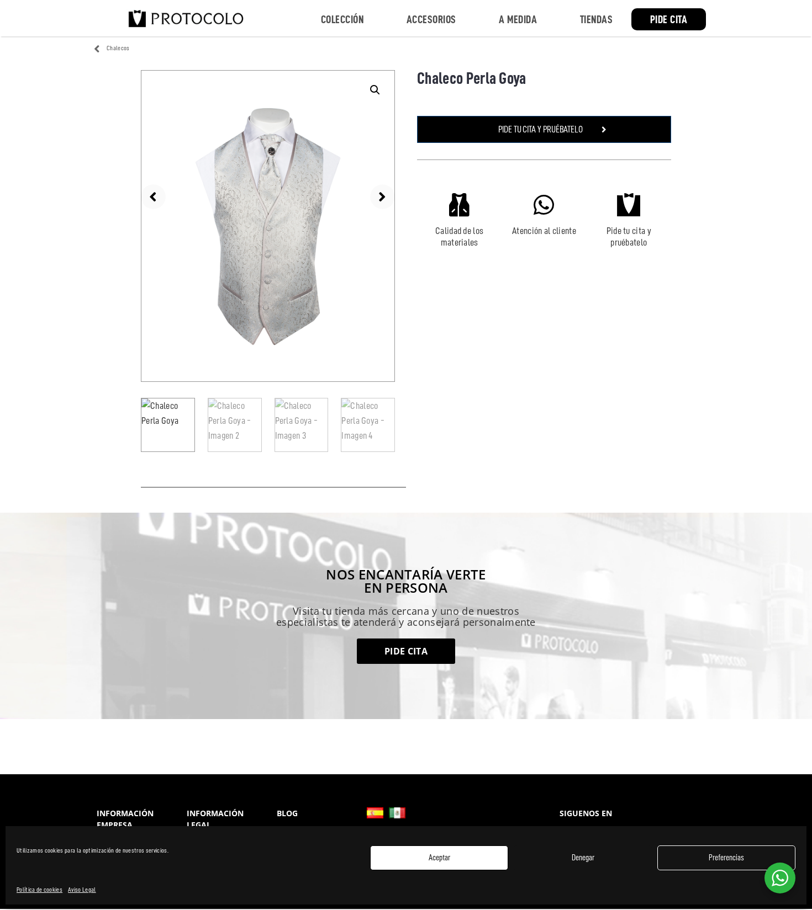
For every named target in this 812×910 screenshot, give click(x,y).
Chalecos (118, 48)
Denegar (583, 858)
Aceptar (439, 858)
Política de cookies (39, 889)
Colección (342, 19)
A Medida (518, 19)
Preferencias (726, 858)
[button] (375, 90)
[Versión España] (375, 812)
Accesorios (431, 19)
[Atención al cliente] (544, 204)
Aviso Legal (82, 889)
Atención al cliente (544, 231)
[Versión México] (397, 812)
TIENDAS (596, 19)
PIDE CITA (669, 19)
